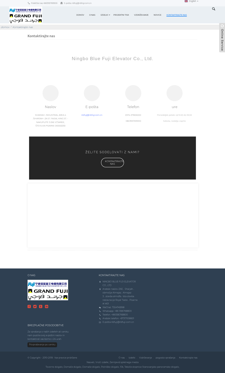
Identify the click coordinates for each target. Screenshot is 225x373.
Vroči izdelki (102, 362)
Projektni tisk (121, 15)
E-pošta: (78, 3)
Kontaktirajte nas (177, 15)
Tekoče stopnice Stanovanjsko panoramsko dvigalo (151, 367)
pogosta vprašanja (165, 357)
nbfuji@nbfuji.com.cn (91, 115)
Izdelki (104, 15)
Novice (157, 15)
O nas (92, 15)
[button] (112, 162)
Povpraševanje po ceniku (42, 344)
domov (80, 15)
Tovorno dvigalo (54, 367)
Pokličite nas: (44, 3)
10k (121, 367)
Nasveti (90, 362)
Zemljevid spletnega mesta (124, 362)
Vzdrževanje (141, 15)
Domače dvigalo (72, 367)
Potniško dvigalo (110, 367)
